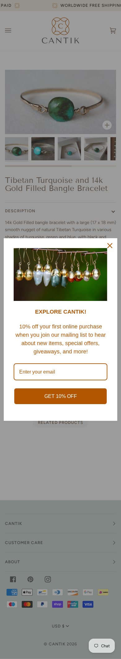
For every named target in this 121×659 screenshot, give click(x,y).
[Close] (109, 245)
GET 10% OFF (60, 396)
